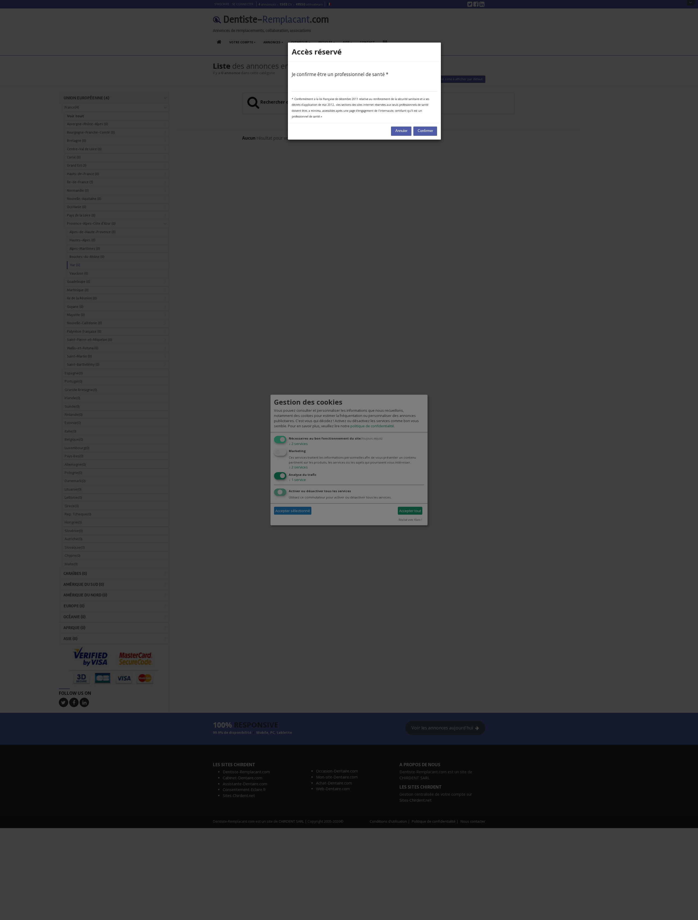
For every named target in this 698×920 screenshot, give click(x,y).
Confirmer (425, 131)
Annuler (401, 131)
